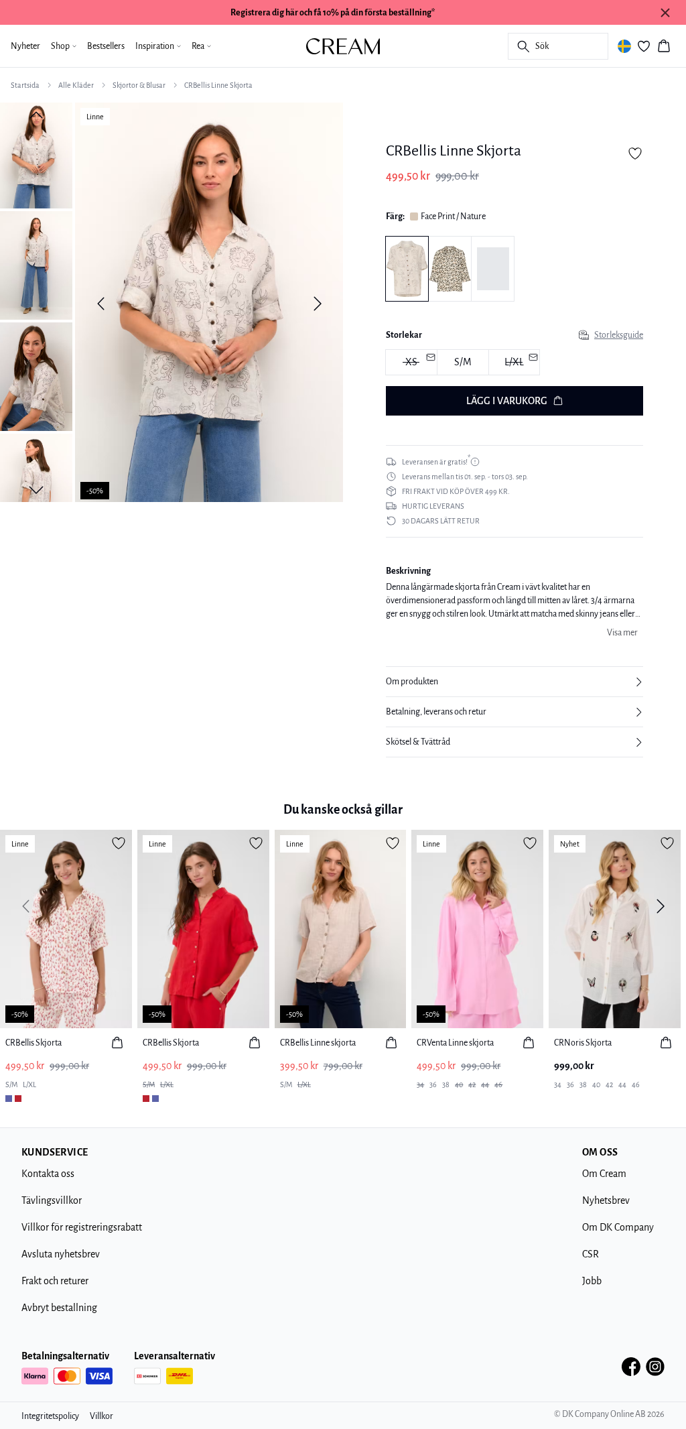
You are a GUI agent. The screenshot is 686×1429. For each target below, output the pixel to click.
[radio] (462, 362)
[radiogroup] (514, 363)
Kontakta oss (47, 1173)
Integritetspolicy (50, 1416)
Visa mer (622, 632)
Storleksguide (618, 335)
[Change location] (624, 46)
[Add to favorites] (635, 153)
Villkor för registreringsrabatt (81, 1227)
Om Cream (604, 1173)
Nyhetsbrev (606, 1200)
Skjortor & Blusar (139, 85)
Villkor (101, 1416)
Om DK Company (618, 1227)
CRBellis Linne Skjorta (218, 85)
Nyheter (25, 46)
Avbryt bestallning (59, 1307)
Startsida (25, 85)
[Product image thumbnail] (36, 154)
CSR (590, 1254)
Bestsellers (106, 46)
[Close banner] (665, 13)
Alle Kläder (76, 85)
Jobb (592, 1281)
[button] (514, 681)
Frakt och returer (54, 1281)
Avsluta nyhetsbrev (60, 1254)
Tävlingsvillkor (51, 1200)
